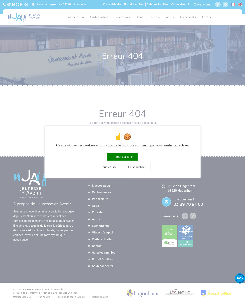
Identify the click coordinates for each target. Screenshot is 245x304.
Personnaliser (136, 167)
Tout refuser (108, 167)
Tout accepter (124, 156)
